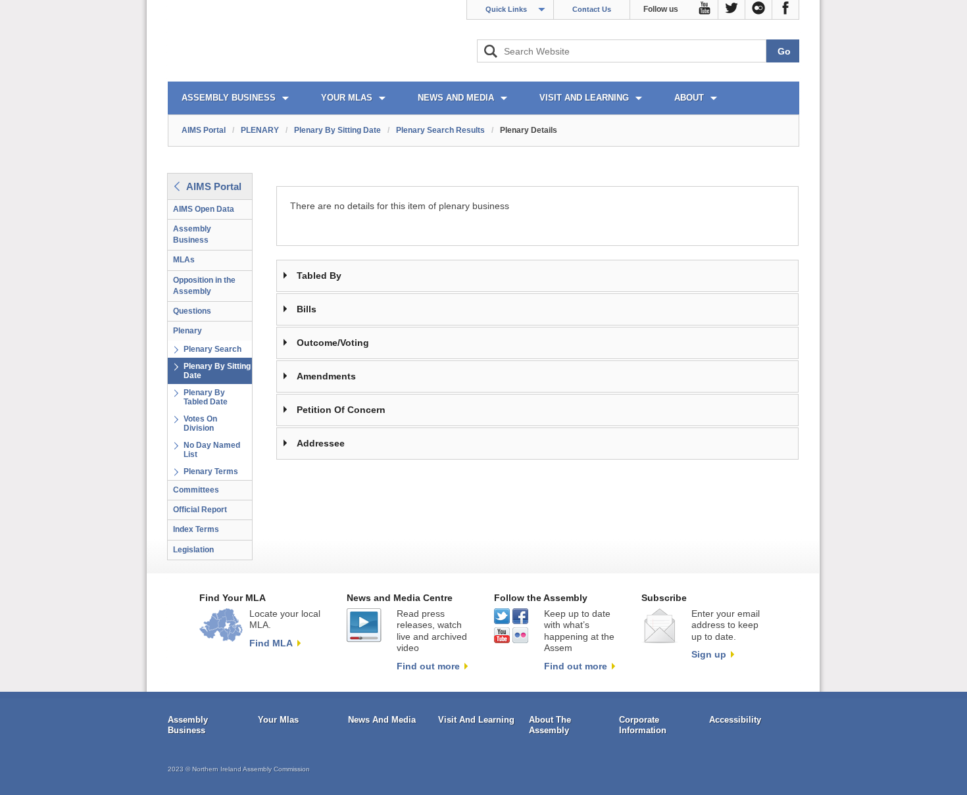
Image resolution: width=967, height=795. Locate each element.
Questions (192, 311)
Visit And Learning (476, 720)
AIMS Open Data (203, 209)
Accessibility (735, 720)
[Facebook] (785, 10)
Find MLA (271, 643)
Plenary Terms (211, 471)
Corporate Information (642, 725)
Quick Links (506, 9)
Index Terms (196, 529)
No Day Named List (212, 450)
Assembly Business (192, 234)
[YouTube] (704, 10)
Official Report (200, 509)
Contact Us (591, 9)
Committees (196, 489)
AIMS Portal (204, 130)
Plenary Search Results (440, 130)
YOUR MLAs (346, 98)
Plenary (187, 330)
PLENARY (260, 130)
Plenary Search (212, 349)
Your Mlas (278, 720)
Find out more (428, 666)
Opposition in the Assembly (204, 286)
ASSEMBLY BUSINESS (229, 98)
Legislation (193, 549)
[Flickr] (758, 10)
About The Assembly (550, 725)
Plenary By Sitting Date (337, 130)
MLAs (184, 259)
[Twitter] (731, 10)
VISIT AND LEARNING (584, 98)
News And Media (382, 720)
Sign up (708, 654)
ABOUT (689, 98)
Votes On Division (200, 423)
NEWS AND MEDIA (456, 98)
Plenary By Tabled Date (206, 397)
